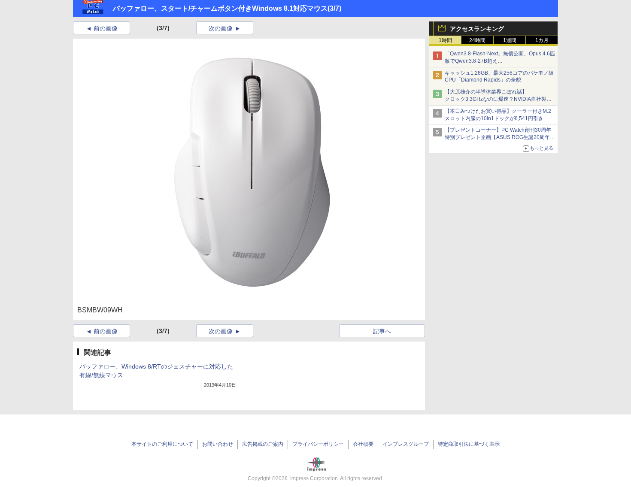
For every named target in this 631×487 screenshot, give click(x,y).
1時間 (445, 40)
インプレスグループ (405, 444)
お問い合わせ (217, 444)
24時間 (477, 40)
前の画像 (106, 28)
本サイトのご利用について (162, 444)
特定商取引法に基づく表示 (469, 444)
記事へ (382, 331)
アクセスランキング (477, 28)
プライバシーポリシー (318, 444)
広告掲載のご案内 (262, 444)
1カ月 (542, 40)
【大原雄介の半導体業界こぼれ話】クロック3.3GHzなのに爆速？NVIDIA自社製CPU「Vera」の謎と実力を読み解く (495, 99)
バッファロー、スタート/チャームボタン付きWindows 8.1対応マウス (220, 8)
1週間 (509, 40)
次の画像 (221, 28)
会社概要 (363, 444)
